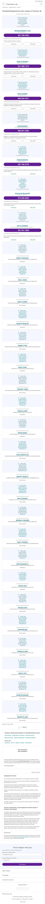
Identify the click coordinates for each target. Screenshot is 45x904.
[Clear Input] (41, 854)
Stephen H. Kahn (22, 651)
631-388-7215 (23, 66)
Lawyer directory (5, 7)
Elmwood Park (28, 742)
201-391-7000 (23, 230)
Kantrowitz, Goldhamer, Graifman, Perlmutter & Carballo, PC (22, 227)
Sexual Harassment (30, 735)
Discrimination (8, 735)
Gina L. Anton (22, 280)
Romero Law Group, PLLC (22, 63)
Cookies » (31, 899)
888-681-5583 (23, 130)
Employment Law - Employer (18, 735)
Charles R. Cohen (22, 389)
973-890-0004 (23, 198)
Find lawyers (22, 864)
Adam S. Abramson (22, 258)
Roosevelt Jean (22, 629)
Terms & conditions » (16, 899)
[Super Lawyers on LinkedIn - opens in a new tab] (27, 888)
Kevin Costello (22, 94)
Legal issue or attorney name (8, 852)
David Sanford (22, 126)
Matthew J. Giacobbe (22, 520)
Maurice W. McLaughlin (22, 193)
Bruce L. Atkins (22, 301)
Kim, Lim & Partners (22, 32)
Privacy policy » (25, 899)
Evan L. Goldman (22, 542)
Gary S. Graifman (22, 225)
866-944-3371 (23, 98)
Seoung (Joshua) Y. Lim (23, 31)
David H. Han (22, 585)
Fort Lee (12, 742)
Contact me (13, 44)
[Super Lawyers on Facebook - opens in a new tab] (17, 888)
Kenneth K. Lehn (22, 717)
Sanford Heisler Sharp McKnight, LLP (22, 127)
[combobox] (22, 854)
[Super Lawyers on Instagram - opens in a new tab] (21, 888)
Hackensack (7, 742)
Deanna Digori (22, 433)
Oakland (17, 742)
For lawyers (5, 875)
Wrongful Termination (31, 737)
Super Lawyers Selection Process (21, 836)
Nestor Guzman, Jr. (23, 564)
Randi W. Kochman (22, 695)
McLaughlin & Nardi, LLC (22, 194)
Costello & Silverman (22, 95)
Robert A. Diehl (22, 411)
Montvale (22, 742)
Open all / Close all (36, 772)
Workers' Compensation (19, 737)
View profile (32, 44)
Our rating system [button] (9, 765)
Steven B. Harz (22, 607)
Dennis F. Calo (22, 345)
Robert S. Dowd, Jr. (22, 476)
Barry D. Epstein (22, 498)
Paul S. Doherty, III (22, 454)
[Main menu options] (3, 4)
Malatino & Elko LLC (22, 161)
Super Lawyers (6, 870)
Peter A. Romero (22, 61)
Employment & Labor (12, 7)
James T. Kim (22, 673)
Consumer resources (8, 880)
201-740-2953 (23, 35)
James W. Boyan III (22, 323)
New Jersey (19, 7)
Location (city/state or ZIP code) (9, 858)
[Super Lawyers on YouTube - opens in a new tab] (24, 888)
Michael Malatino (22, 160)
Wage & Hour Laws (9, 737)
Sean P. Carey (22, 367)
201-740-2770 (23, 164)
